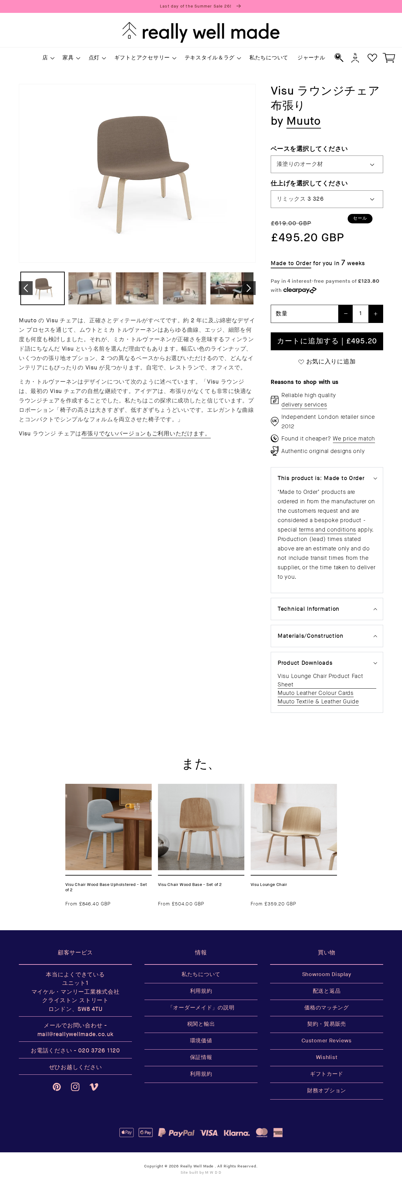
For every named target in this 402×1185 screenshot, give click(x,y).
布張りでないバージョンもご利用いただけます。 (146, 433)
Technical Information (309, 609)
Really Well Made (197, 1166)
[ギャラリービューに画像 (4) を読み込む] (184, 288)
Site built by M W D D (201, 1173)
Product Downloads (305, 663)
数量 (281, 313)
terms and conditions (327, 529)
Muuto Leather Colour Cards (316, 693)
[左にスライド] (26, 288)
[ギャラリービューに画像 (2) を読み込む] (90, 288)
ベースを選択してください (309, 149)
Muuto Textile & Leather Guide (318, 701)
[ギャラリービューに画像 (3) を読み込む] (137, 288)
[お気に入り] (372, 57)
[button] (48, 58)
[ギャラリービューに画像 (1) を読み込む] (42, 288)
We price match (354, 438)
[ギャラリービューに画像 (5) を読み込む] (232, 288)
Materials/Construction (311, 636)
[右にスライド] (249, 288)
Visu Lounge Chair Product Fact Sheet (320, 680)
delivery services (304, 404)
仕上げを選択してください (309, 183)
